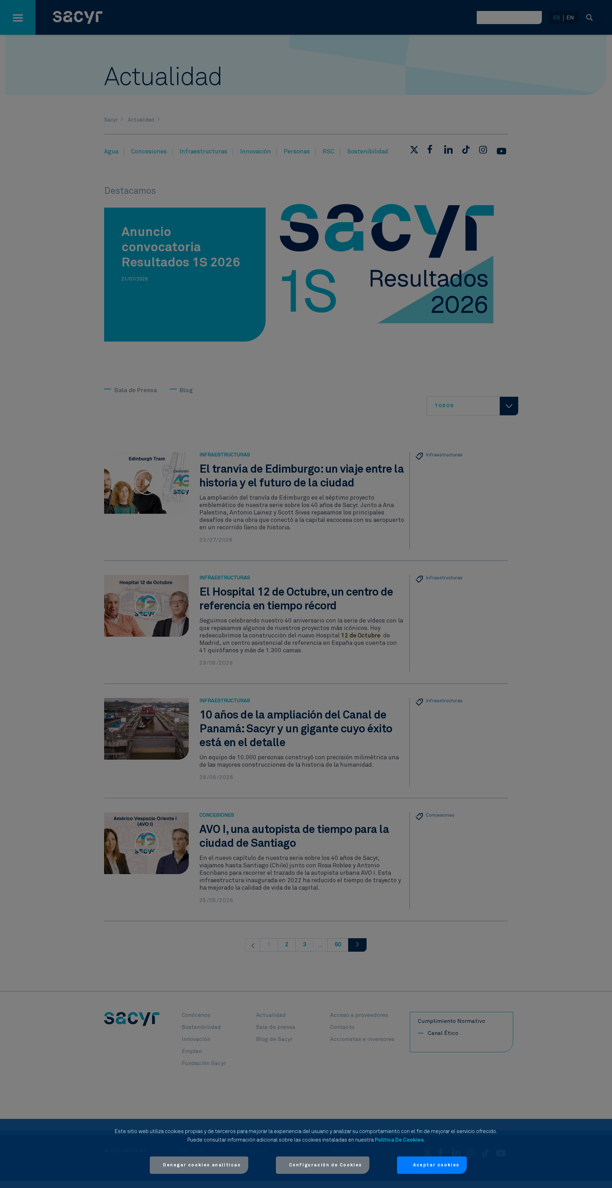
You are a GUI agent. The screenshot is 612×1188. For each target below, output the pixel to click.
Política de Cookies (399, 1140)
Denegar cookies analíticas (202, 1165)
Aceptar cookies (436, 1165)
